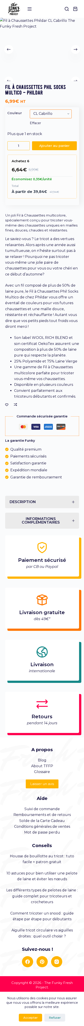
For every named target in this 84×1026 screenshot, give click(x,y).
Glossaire (42, 772)
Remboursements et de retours (42, 815)
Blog (42, 760)
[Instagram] (56, 961)
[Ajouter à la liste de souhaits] (6, 404)
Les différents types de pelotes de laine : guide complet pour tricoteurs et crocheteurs (42, 896)
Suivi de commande (42, 809)
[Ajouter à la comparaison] (15, 404)
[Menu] (30, 9)
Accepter (30, 1017)
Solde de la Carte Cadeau (42, 821)
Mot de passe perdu (42, 832)
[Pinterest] (42, 961)
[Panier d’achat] (76, 9)
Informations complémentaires (41, 520)
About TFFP (42, 766)
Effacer (35, 123)
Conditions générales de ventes (42, 826)
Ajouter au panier (54, 146)
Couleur (14, 113)
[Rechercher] (67, 9)
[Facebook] (27, 961)
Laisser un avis (42, 784)
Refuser (55, 1017)
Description (23, 502)
